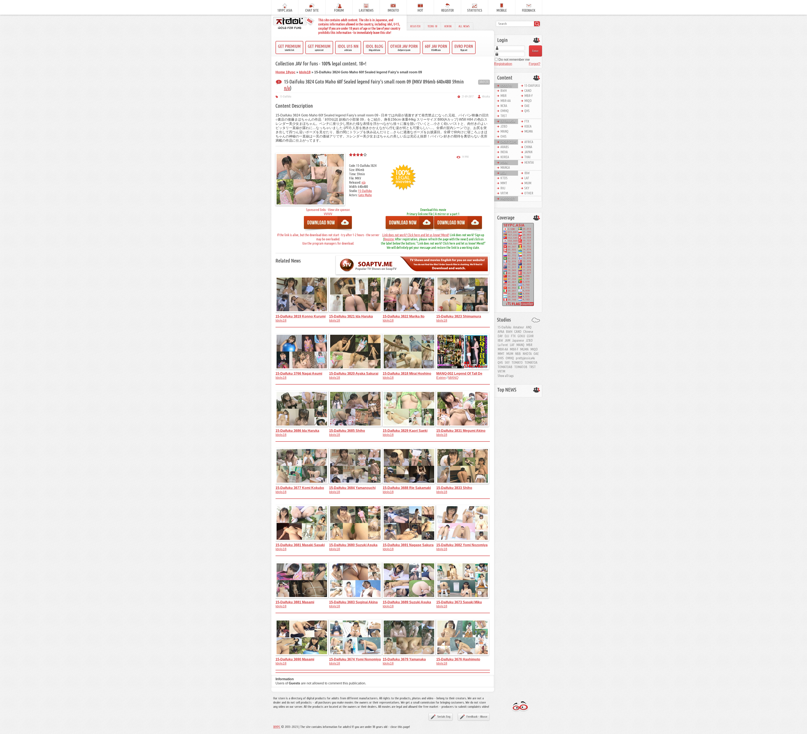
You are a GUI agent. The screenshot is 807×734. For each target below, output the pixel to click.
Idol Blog (374, 47)
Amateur (518, 327)
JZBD (503, 126)
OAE (527, 106)
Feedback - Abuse (477, 716)
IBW (527, 173)
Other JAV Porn (404, 47)
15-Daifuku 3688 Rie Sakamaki (407, 488)
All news (464, 26)
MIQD (528, 101)
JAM (507, 340)
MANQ (453, 378)
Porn (504, 162)
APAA (501, 331)
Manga (505, 167)
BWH (503, 90)
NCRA (503, 106)
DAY (500, 336)
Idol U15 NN (348, 47)
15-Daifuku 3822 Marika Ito (404, 316)
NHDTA (527, 354)
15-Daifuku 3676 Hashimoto (458, 659)
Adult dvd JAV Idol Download (520, 706)
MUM (527, 183)
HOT (420, 10)
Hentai (448, 26)
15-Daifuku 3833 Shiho (454, 488)
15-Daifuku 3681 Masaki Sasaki (300, 545)
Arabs (504, 147)
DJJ (507, 336)
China (528, 147)
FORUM (339, 10)
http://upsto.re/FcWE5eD (458, 224)
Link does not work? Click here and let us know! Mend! (415, 235)
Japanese (518, 340)
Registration (503, 64)
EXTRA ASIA (507, 121)
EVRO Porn (463, 47)
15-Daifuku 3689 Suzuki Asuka (407, 602)
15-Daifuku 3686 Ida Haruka (297, 430)
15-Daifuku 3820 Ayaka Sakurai (353, 373)
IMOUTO (393, 10)
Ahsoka (486, 96)
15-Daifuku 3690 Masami (295, 659)
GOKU (521, 336)
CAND (527, 90)
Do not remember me (514, 59)
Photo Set (507, 198)
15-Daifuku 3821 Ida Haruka (351, 316)
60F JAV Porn (436, 47)
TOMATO (517, 362)
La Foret (503, 345)
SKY (526, 188)
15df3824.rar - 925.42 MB (410, 224)
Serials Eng (443, 716)
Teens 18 (432, 26)
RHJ (502, 188)
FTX (526, 121)
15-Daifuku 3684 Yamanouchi (352, 488)
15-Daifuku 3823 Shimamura (458, 316)
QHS (527, 111)
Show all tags (506, 376)
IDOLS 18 (506, 85)
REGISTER (447, 10)
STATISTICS (474, 10)
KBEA (527, 126)
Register (415, 26)
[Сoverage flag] (518, 264)
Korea (504, 157)
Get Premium (289, 47)
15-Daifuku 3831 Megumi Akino (460, 430)
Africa (528, 142)
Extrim (441, 378)
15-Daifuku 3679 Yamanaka (404, 659)
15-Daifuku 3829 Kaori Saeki (405, 430)
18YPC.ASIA (284, 10)
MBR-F (528, 96)
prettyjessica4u (525, 358)
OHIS (503, 136)
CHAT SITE (312, 10)
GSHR (530, 336)
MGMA (528, 131)
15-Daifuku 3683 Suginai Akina (353, 602)
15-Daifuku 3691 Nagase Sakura (408, 545)
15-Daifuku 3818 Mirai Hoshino (407, 373)
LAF (526, 178)
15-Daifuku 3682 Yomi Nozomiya (462, 545)
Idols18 (484, 82)
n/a (287, 88)
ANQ (528, 327)
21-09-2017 (467, 96)
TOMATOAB (505, 367)
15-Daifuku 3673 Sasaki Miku (459, 602)
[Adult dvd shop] (294, 23)
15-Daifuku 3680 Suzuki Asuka (353, 545)
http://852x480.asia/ (328, 224)
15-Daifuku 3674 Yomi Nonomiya (355, 659)
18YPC (276, 727)
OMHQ (504, 111)
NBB (518, 354)
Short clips (508, 142)
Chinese (528, 331)
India (504, 152)
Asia (503, 173)
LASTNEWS (366, 10)
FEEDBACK (528, 10)
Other (528, 193)
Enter (535, 51)
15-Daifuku (285, 96)
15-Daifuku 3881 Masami (295, 602)
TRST (503, 116)
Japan (528, 152)
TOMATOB (520, 367)
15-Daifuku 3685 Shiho (347, 430)
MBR (503, 96)
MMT (503, 183)
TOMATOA (531, 362)
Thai (527, 157)
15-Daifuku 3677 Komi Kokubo (300, 488)
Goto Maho (365, 195)
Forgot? (534, 64)
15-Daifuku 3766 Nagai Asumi (299, 373)
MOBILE (502, 10)
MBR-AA (505, 101)
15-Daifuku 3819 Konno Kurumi (301, 316)
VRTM (504, 193)
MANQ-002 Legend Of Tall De (459, 373)
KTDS (504, 178)
